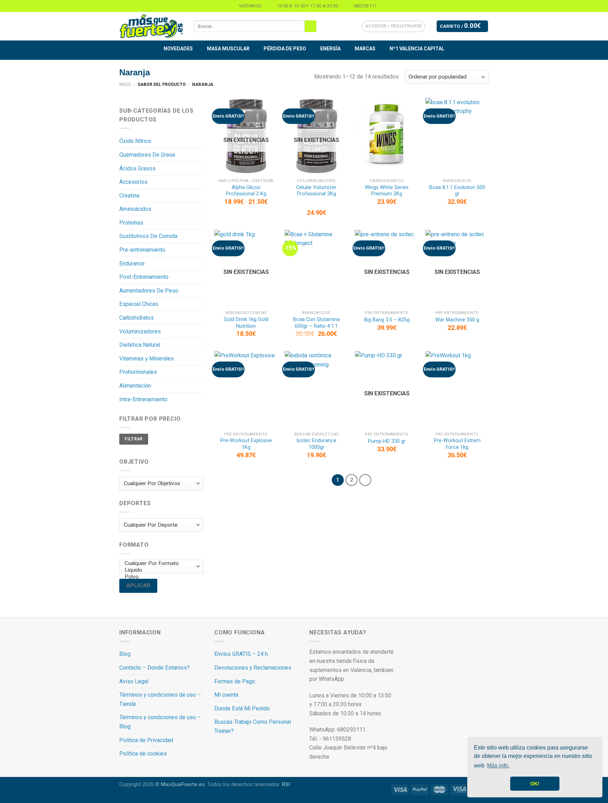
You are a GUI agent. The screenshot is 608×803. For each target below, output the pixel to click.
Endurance (132, 263)
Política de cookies (143, 753)
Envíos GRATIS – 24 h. (241, 654)
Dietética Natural (139, 344)
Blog (125, 654)
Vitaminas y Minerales (146, 358)
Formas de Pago (234, 681)
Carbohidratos (136, 317)
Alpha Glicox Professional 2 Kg (246, 190)
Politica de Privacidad (146, 740)
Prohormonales (138, 372)
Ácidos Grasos (137, 168)
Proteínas (131, 222)
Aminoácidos (135, 209)
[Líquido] (160, 570)
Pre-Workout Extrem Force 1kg (457, 444)
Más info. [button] (498, 766)
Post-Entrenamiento (144, 277)
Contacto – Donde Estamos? (154, 667)
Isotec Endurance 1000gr (316, 444)
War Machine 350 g (457, 320)
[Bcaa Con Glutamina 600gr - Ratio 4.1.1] (316, 268)
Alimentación (135, 385)
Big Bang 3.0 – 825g (387, 320)
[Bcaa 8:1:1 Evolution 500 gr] (457, 136)
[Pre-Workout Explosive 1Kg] (246, 389)
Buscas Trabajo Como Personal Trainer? (252, 726)
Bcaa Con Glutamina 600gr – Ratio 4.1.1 (316, 322)
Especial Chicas (138, 304)
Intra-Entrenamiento (143, 399)
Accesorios (133, 181)
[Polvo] (160, 576)
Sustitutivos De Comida (148, 236)
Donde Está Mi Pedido (242, 708)
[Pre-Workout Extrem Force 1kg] (457, 389)
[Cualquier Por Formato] (160, 563)
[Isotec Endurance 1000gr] (316, 389)
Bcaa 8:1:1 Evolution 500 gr (457, 190)
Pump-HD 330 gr (387, 441)
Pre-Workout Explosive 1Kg (246, 444)
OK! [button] (534, 783)
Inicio (125, 84)
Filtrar (134, 439)
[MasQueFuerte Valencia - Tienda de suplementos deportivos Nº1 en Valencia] (151, 26)
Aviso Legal (133, 681)
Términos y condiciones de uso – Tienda (160, 699)
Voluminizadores (140, 331)
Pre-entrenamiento (142, 249)
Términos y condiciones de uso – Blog (160, 722)
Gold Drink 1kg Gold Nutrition (246, 322)
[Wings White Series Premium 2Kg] (386, 136)
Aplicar (138, 585)
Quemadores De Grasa (147, 154)
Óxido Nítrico (135, 141)
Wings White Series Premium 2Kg (386, 190)
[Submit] (310, 26)
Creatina (129, 195)
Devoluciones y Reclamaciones (252, 667)
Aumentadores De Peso (148, 290)
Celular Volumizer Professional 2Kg (316, 190)
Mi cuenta (226, 694)
